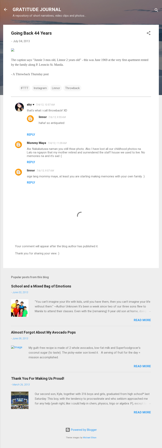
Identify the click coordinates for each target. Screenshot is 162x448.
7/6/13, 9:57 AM (45, 170)
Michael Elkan (89, 437)
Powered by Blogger (83, 430)
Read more (142, 320)
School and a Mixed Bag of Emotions (41, 286)
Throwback (72, 88)
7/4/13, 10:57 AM (45, 104)
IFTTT (24, 88)
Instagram (40, 88)
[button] (148, 34)
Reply (31, 134)
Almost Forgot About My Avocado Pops (43, 332)
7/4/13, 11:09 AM (57, 143)
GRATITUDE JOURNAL (37, 9)
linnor (43, 117)
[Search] (156, 11)
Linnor (56, 88)
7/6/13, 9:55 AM (57, 117)
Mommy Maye (36, 143)
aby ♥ (30, 104)
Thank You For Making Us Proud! (37, 378)
